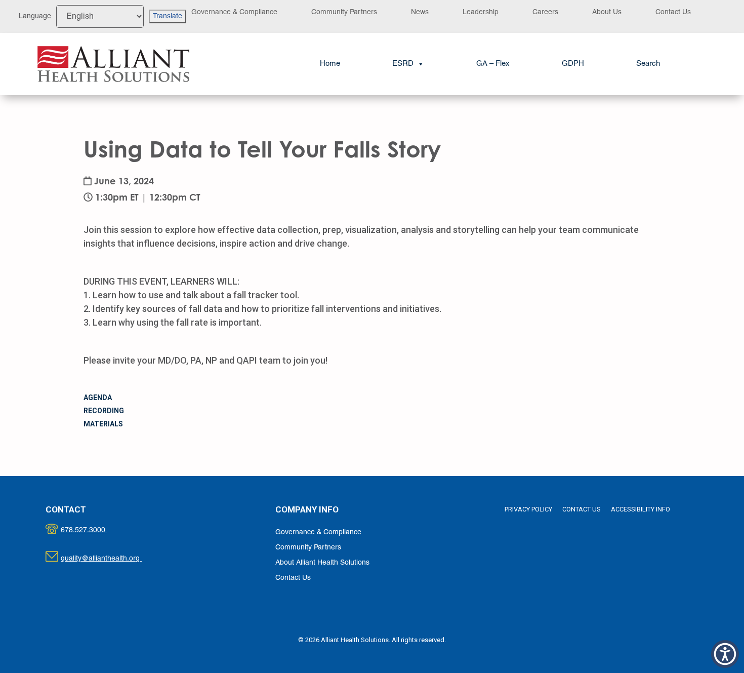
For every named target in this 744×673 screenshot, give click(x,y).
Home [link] (330, 63)
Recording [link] (104, 411)
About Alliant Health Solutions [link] (322, 563)
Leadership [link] (481, 12)
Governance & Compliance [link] (234, 12)
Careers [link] (545, 12)
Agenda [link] (98, 397)
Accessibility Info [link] (640, 509)
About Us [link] (607, 12)
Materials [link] (103, 424)
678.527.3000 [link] (94, 530)
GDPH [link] (573, 63)
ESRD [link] (403, 63)
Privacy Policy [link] (528, 509)
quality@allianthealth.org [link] (110, 559)
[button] (725, 654)
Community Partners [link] (344, 12)
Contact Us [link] (673, 12)
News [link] (420, 12)
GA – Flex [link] (493, 63)
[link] (113, 64)
